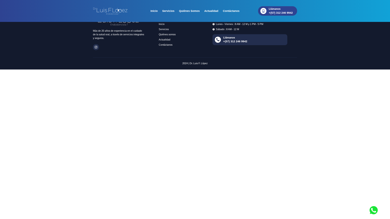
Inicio (154, 10)
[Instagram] (96, 47)
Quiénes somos (189, 10)
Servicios (168, 10)
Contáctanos (231, 10)
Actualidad (211, 10)
